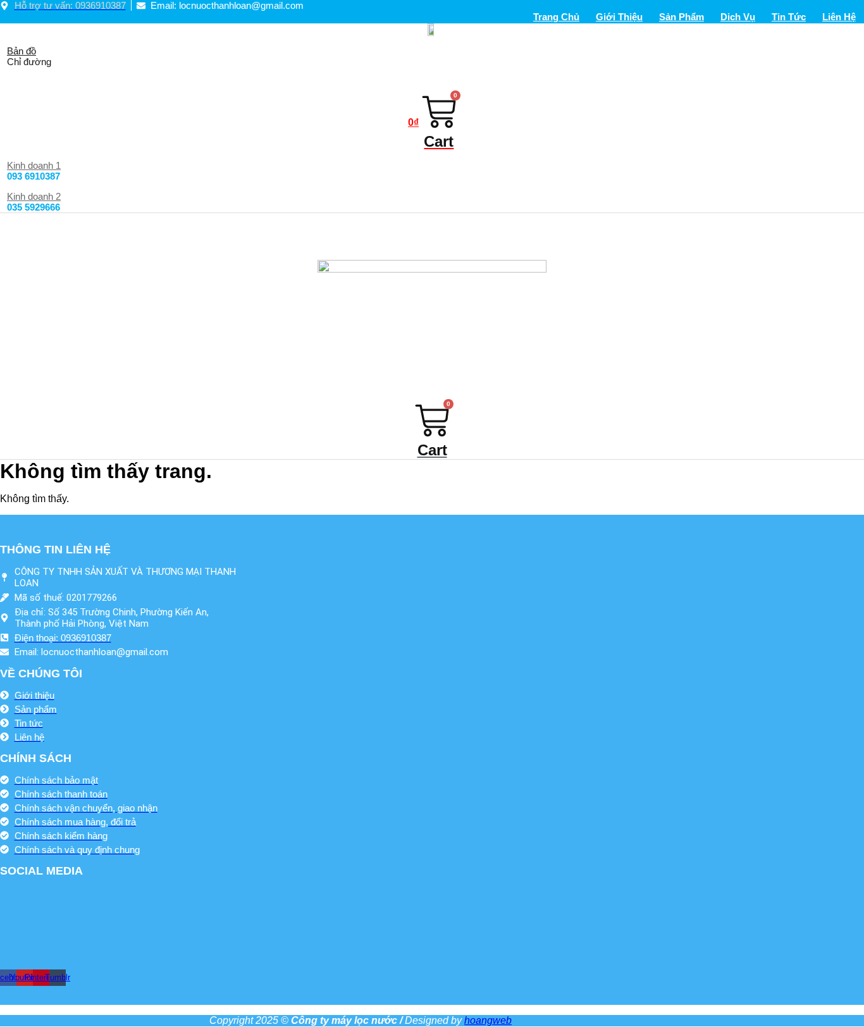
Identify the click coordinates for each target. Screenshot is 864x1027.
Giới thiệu (619, 16)
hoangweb (488, 1020)
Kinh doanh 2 (34, 196)
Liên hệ (839, 16)
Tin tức (789, 16)
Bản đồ (21, 51)
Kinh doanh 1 (34, 165)
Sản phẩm (681, 16)
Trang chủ (556, 16)
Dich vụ (737, 16)
